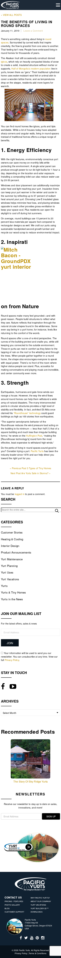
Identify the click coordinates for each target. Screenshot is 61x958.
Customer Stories (12, 532)
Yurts (4, 586)
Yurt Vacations (10, 579)
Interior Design (10, 546)
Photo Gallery (12, 904)
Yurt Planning (9, 566)
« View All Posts (11, 14)
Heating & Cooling (12, 539)
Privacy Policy (12, 660)
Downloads (36, 911)
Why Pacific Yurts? (40, 897)
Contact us (13, 897)
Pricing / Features (14, 901)
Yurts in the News (12, 599)
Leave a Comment (33, 30)
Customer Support (14, 911)
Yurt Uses (7, 572)
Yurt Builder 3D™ (39, 908)
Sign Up (51, 816)
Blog (7, 908)
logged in (19, 494)
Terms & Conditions (38, 953)
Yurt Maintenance (12, 559)
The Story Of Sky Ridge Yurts (30, 781)
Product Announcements (16, 552)
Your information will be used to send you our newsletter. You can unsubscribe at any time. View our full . (29, 656)
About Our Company (41, 901)
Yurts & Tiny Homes (13, 592)
